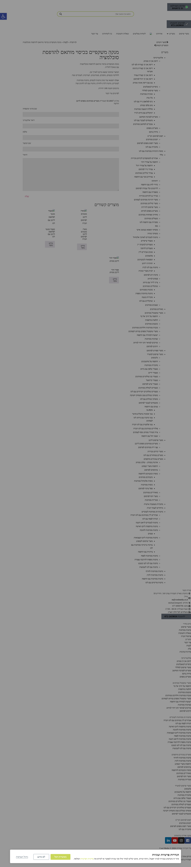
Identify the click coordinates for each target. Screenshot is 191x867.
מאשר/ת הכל (60, 857)
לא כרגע (41, 857)
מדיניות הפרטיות (87, 859)
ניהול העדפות (22, 857)
